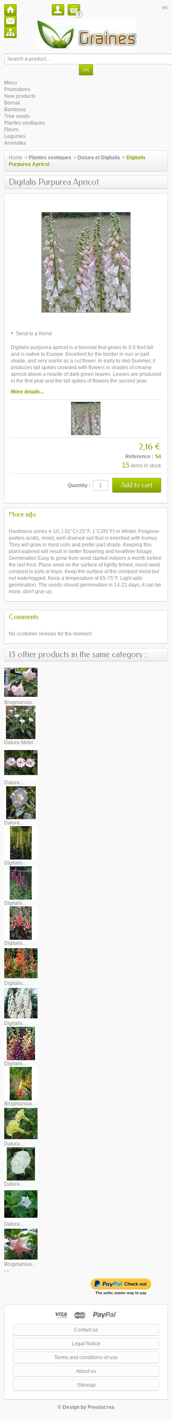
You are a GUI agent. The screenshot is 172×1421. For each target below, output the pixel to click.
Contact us (86, 1330)
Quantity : (79, 485)
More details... (27, 392)
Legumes (14, 136)
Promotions (17, 89)
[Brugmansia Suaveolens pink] (21, 1244)
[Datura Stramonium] (21, 1204)
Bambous (15, 109)
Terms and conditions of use (86, 1357)
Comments (23, 617)
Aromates (15, 143)
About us (86, 1371)
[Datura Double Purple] (21, 762)
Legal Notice (86, 1344)
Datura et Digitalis (99, 158)
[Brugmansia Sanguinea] (21, 1083)
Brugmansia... (19, 702)
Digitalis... (15, 863)
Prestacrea (101, 1407)
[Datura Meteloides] (21, 802)
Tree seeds (17, 116)
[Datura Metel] (21, 722)
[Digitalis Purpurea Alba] (21, 1003)
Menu (10, 83)
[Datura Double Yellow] (21, 1123)
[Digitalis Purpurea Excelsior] (21, 1043)
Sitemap (86, 1385)
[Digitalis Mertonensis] (21, 923)
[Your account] (58, 10)
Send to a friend (34, 334)
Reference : (139, 456)
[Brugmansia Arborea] (21, 682)
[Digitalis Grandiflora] (21, 842)
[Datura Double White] (21, 1163)
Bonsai (12, 103)
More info (22, 514)
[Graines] (86, 34)
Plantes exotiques (24, 123)
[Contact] (10, 21)
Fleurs (11, 130)
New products (19, 96)
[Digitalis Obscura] (21, 963)
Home (16, 158)
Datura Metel (18, 742)
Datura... (13, 783)
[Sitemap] (10, 32)
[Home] (10, 10)
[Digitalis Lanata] (21, 882)
